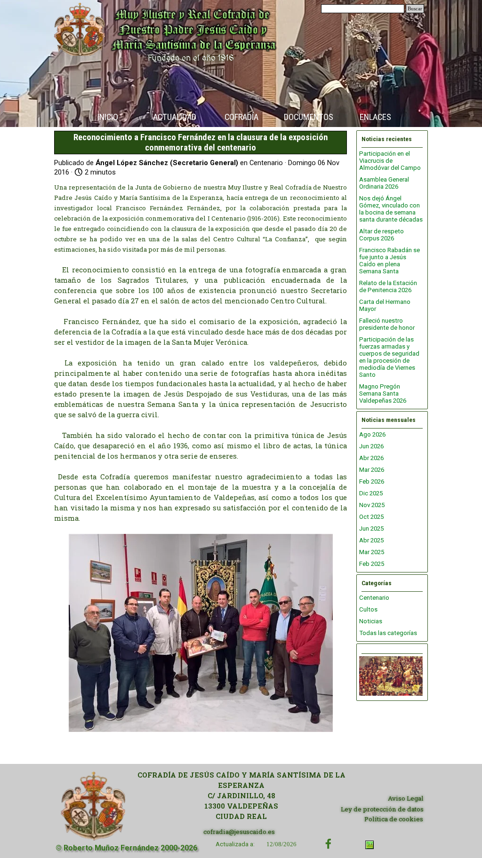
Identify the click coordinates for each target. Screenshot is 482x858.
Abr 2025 (371, 540)
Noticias (370, 621)
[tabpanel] (241, 796)
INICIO (107, 117)
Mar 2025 (371, 552)
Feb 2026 (371, 481)
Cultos (368, 609)
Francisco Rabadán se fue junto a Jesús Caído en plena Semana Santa (389, 260)
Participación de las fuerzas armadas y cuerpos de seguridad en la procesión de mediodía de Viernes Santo (389, 357)
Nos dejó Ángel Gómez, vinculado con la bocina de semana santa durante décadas (391, 209)
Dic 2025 (371, 493)
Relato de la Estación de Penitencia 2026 (388, 286)
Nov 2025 (372, 504)
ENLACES (375, 117)
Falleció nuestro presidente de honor (387, 324)
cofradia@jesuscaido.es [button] (239, 831)
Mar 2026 (371, 469)
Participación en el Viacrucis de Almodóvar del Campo (390, 160)
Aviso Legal (406, 798)
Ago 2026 (372, 434)
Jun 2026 (371, 446)
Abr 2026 (371, 457)
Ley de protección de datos (382, 809)
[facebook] (328, 844)
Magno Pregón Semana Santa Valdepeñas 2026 (382, 393)
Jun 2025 (371, 528)
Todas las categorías (388, 632)
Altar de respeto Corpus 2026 (381, 235)
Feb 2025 (371, 563)
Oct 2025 (371, 516)
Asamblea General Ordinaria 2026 (384, 183)
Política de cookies (393, 819)
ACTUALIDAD (174, 117)
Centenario (374, 597)
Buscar (415, 8)
